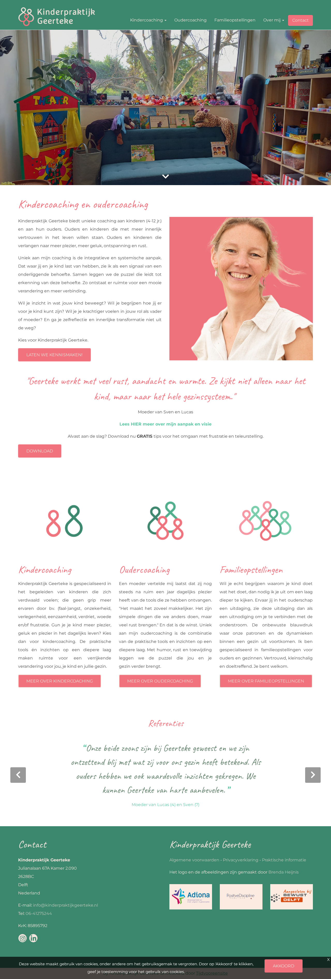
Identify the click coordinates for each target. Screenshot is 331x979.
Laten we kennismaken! (54, 354)
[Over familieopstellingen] (266, 523)
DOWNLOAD (39, 451)
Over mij (272, 20)
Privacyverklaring (240, 859)
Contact (300, 20)
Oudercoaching (190, 20)
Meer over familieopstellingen (266, 681)
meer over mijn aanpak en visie (176, 424)
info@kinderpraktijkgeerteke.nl (65, 905)
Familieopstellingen (234, 20)
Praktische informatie (284, 859)
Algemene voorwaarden (194, 859)
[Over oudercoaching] (165, 523)
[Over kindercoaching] (64, 523)
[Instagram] (22, 938)
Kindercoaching (147, 20)
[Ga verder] (165, 176)
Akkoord (283, 965)
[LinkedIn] (33, 938)
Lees (125, 424)
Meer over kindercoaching (59, 681)
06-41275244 (39, 913)
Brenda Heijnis (283, 872)
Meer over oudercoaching (160, 681)
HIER (136, 424)
